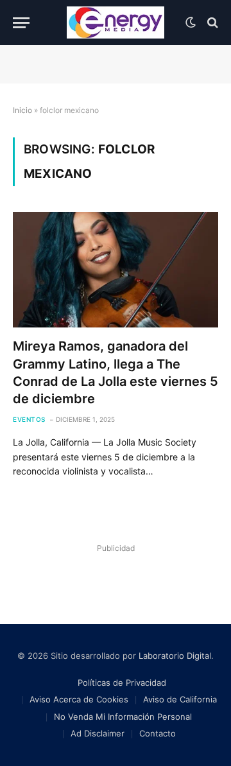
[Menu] (21, 22)
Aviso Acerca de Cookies (79, 699)
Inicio (22, 110)
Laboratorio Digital (175, 655)
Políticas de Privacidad (122, 682)
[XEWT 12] (115, 22)
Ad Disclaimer (97, 733)
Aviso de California (180, 699)
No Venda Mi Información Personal (123, 716)
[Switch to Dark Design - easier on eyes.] (190, 22)
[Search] (211, 22)
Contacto (157, 733)
